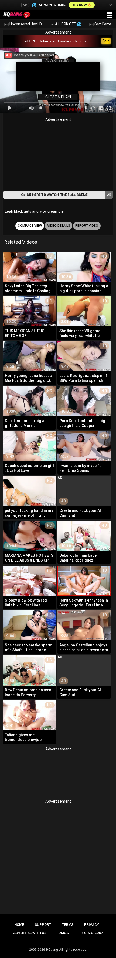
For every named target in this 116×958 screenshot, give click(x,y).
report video (86, 226)
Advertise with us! (30, 933)
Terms (67, 925)
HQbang (52, 950)
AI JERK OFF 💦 (66, 24)
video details (58, 226)
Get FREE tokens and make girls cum (54, 41)
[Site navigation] (109, 15)
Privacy (91, 925)
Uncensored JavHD (23, 24)
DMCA (64, 933)
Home (19, 925)
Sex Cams (101, 24)
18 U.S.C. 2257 (91, 933)
